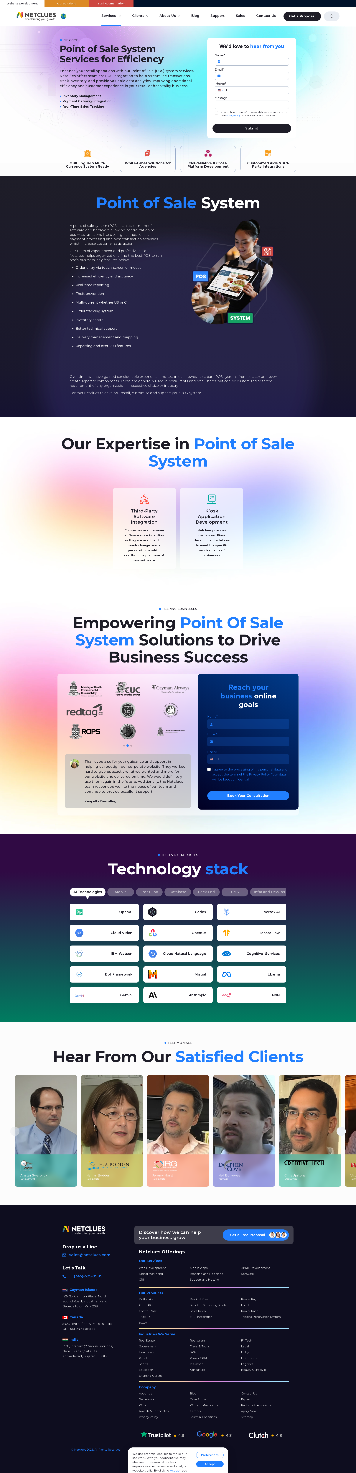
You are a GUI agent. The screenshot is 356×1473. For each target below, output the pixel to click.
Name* (220, 55)
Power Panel (250, 1311)
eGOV (143, 1322)
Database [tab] (177, 892)
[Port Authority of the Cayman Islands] (85, 689)
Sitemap (247, 1417)
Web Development (152, 1268)
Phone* (220, 84)
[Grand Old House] (128, 731)
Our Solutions (66, 3)
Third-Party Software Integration (144, 516)
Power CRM (198, 1358)
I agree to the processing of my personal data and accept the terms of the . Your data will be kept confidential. (253, 114)
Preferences (210, 1455)
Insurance (196, 1364)
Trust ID (144, 1317)
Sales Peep (198, 1311)
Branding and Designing (206, 1274)
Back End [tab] (206, 892)
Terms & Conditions (203, 1417)
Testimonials (147, 1399)
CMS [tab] (235, 892)
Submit (251, 128)
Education (146, 1370)
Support (217, 16)
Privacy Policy (233, 115)
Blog (195, 16)
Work (142, 1405)
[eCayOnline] (85, 731)
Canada (77, 1317)
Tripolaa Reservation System (261, 1317)
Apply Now (248, 1411)
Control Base (148, 1311)
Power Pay (248, 1299)
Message (221, 98)
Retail (143, 1358)
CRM (142, 1279)
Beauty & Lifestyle (253, 1370)
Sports (143, 1364)
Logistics (247, 1364)
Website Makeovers (204, 1405)
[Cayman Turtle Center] (85, 710)
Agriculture (197, 1370)
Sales (240, 16)
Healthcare (147, 1352)
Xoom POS (146, 1305)
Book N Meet (199, 1299)
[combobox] (220, 90)
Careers (195, 1411)
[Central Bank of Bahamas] (128, 710)
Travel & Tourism (201, 1346)
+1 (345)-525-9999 (86, 1276)
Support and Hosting (204, 1279)
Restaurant (197, 1340)
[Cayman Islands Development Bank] (171, 731)
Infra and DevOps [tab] (269, 892)
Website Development (22, 3)
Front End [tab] (149, 892)
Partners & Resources (256, 1405)
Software (247, 1274)
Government (147, 1346)
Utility (245, 1352)
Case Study (198, 1399)
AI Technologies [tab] (87, 892)
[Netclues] (36, 16)
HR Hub (246, 1305)
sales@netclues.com (89, 1255)
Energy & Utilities (150, 1375)
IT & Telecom (250, 1358)
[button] (124, 745)
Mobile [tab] (121, 892)
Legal (245, 1346)
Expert (245, 1399)
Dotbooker (146, 1299)
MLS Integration (201, 1317)
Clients (138, 16)
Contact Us (266, 16)
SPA (193, 1352)
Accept (175, 1470)
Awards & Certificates (154, 1411)
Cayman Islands (84, 1290)
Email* (219, 69)
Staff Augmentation (111, 3)
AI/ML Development (255, 1268)
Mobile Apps (198, 1268)
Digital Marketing (151, 1274)
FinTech (246, 1340)
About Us (167, 16)
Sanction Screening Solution (209, 1305)
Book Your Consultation (248, 796)
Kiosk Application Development (212, 516)
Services (108, 16)
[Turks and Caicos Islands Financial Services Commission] (128, 689)
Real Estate (147, 1340)
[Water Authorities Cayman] (171, 689)
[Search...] (331, 16)
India (74, 1340)
